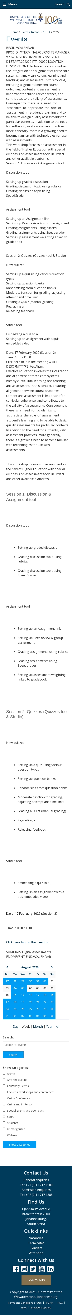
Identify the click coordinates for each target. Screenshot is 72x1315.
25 (15, 1009)
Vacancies (36, 1238)
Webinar (11, 1135)
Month (38, 1026)
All (57, 1026)
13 (30, 995)
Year (49, 1026)
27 (7, 981)
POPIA (49, 1302)
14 (37, 995)
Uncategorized (15, 1129)
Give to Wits (36, 1280)
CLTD (46, 32)
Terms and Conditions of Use (25, 1302)
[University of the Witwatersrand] (36, 18)
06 (52, 1016)
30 (30, 981)
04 (15, 988)
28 (15, 981)
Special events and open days (25, 1110)
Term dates (36, 1243)
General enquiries (36, 1180)
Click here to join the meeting (27, 942)
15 (44, 995)
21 (37, 1002)
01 (44, 981)
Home (14, 32)
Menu (12, 4)
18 (15, 1002)
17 (7, 1002)
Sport (10, 1117)
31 (37, 981)
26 (22, 1009)
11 (15, 995)
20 (30, 1002)
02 (22, 1016)
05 (22, 988)
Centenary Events (17, 1086)
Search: (8, 1037)
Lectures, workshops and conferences (30, 1092)
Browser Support (41, 1307)
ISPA (23, 1307)
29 (22, 981)
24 (7, 1009)
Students (12, 1123)
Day (16, 1026)
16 (52, 995)
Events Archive (31, 32)
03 (30, 1016)
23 (52, 1002)
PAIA (60, 1302)
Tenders (36, 1248)
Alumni (11, 1073)
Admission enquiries (36, 1190)
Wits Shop (36, 1253)
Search (60, 4)
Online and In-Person (19, 1104)
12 (22, 995)
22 (44, 1002)
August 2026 (29, 967)
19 (22, 1002)
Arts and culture (16, 1080)
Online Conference (18, 1098)
